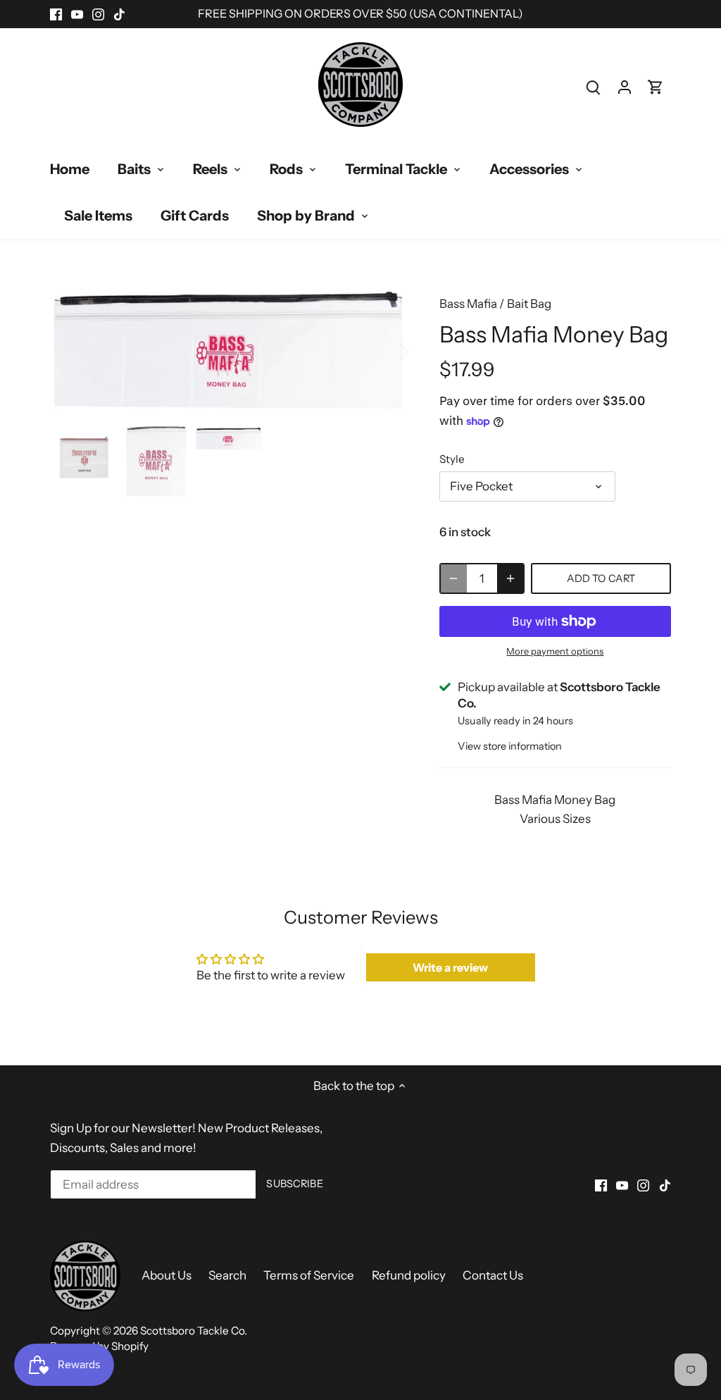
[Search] (593, 87)
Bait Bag (529, 304)
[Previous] (71, 350)
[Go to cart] (655, 87)
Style (452, 459)
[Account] (624, 87)
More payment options (554, 651)
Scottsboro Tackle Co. (193, 1330)
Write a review (450, 967)
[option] (228, 350)
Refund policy (409, 1275)
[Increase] (510, 578)
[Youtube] (77, 14)
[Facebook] (56, 14)
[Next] (384, 350)
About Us (167, 1275)
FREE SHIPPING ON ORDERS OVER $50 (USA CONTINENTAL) (360, 13)
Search (227, 1275)
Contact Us (493, 1275)
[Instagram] (98, 14)
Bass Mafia (468, 304)
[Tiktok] (119, 14)
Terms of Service (308, 1275)
